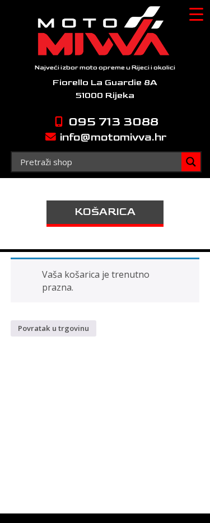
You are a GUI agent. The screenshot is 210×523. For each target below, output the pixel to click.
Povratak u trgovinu (53, 328)
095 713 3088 (112, 121)
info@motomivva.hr (112, 137)
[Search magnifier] (190, 161)
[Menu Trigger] (196, 14)
